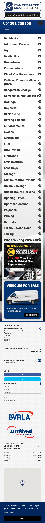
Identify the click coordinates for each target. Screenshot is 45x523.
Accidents (11, 38)
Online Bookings (15, 185)
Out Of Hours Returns (19, 191)
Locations (6, 389)
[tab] (22, 38)
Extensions (12, 137)
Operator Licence (16, 203)
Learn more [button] (9, 512)
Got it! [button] (22, 518)
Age (7, 50)
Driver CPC (12, 113)
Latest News (7, 395)
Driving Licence (15, 119)
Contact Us (7, 392)
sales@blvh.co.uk (9, 362)
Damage (10, 101)
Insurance (11, 155)
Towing (9, 233)
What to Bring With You (21, 239)
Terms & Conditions (17, 227)
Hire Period (12, 149)
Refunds (10, 221)
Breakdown (12, 62)
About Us (6, 387)
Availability (12, 56)
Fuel (7, 143)
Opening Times (14, 197)
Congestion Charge (17, 89)
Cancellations (13, 68)
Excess (9, 131)
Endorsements (14, 125)
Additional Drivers (17, 44)
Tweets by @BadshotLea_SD (13, 443)
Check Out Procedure (19, 74)
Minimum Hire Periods (20, 179)
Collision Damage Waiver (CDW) (21, 82)
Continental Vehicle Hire (21, 95)
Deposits (10, 107)
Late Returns (13, 161)
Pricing (9, 215)
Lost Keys (11, 167)
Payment (10, 209)
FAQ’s (5, 398)
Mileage (9, 173)
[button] (22, 483)
